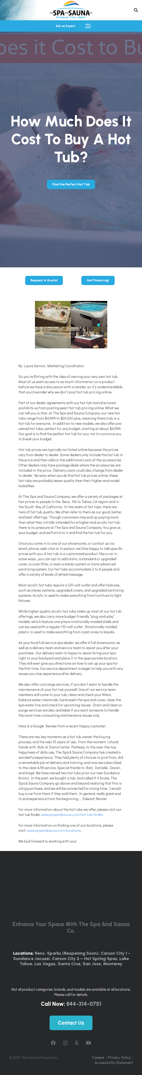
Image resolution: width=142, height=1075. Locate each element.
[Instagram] (65, 1043)
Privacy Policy (119, 1057)
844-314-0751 (83, 1003)
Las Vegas (44, 963)
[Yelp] (76, 1042)
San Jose (92, 963)
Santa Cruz (69, 963)
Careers (98, 1057)
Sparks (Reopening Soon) (73, 953)
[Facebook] (53, 1042)
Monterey (112, 963)
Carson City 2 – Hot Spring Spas (84, 958)
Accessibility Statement (114, 1062)
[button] (135, 10)
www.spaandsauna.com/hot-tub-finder (72, 814)
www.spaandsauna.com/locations (54, 830)
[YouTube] (88, 1042)
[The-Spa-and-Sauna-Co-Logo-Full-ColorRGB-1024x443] (71, 10)
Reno (40, 953)
